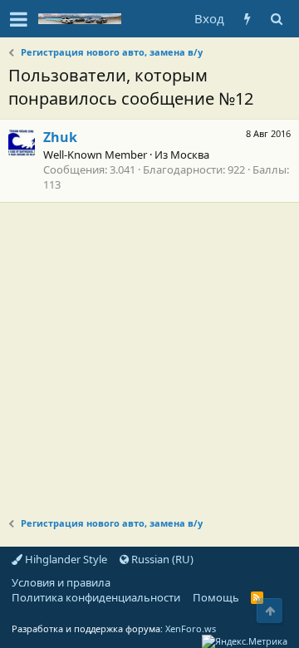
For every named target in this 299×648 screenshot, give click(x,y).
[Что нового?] (247, 18)
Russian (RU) (161, 559)
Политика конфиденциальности (96, 597)
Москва (189, 154)
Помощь (216, 597)
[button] (18, 19)
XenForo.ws (190, 628)
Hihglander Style (64, 559)
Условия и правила (61, 582)
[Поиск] (276, 18)
